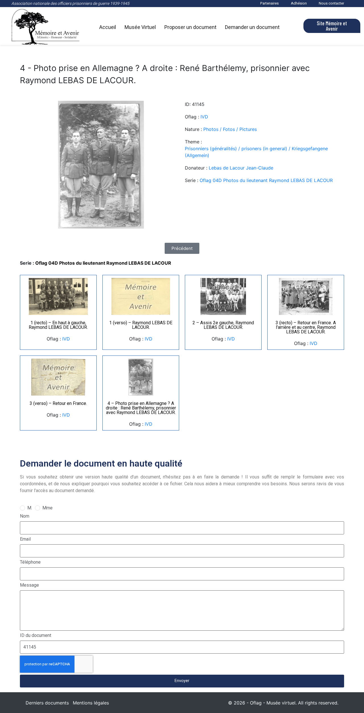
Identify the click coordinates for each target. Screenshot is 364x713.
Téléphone (30, 562)
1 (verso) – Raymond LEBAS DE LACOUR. (140, 325)
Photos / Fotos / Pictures (230, 129)
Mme (47, 508)
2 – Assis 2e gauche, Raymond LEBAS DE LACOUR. (223, 325)
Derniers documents (47, 703)
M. (29, 508)
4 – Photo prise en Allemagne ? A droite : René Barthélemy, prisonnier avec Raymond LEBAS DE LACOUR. (141, 408)
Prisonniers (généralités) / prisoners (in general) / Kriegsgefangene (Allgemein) (256, 152)
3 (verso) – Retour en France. (58, 403)
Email (25, 539)
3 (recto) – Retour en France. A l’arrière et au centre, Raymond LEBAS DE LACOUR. (306, 327)
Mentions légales (91, 703)
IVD (204, 117)
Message (29, 585)
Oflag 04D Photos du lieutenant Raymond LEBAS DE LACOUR (266, 180)
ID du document (35, 635)
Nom (24, 516)
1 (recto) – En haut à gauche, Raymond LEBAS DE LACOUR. (58, 325)
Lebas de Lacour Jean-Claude (241, 168)
